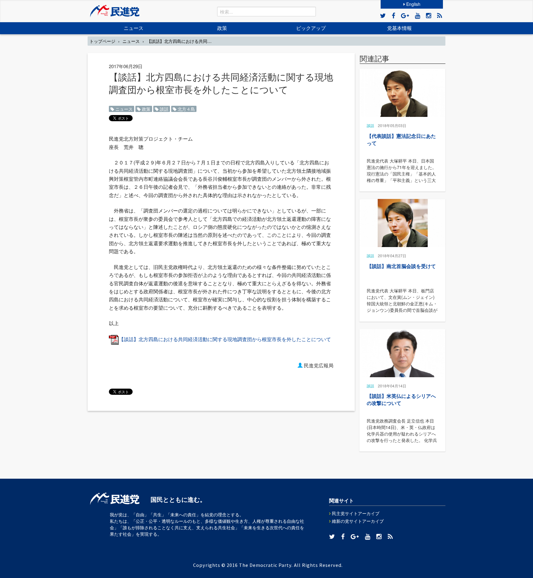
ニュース (133, 27)
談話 (163, 109)
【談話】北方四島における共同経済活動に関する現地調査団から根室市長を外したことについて (225, 339)
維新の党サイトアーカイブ (357, 521)
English (412, 4)
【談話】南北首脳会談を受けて (401, 266)
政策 (222, 27)
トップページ (102, 41)
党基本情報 (399, 27)
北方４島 (185, 109)
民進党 (114, 11)
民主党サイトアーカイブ (355, 513)
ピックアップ (311, 27)
